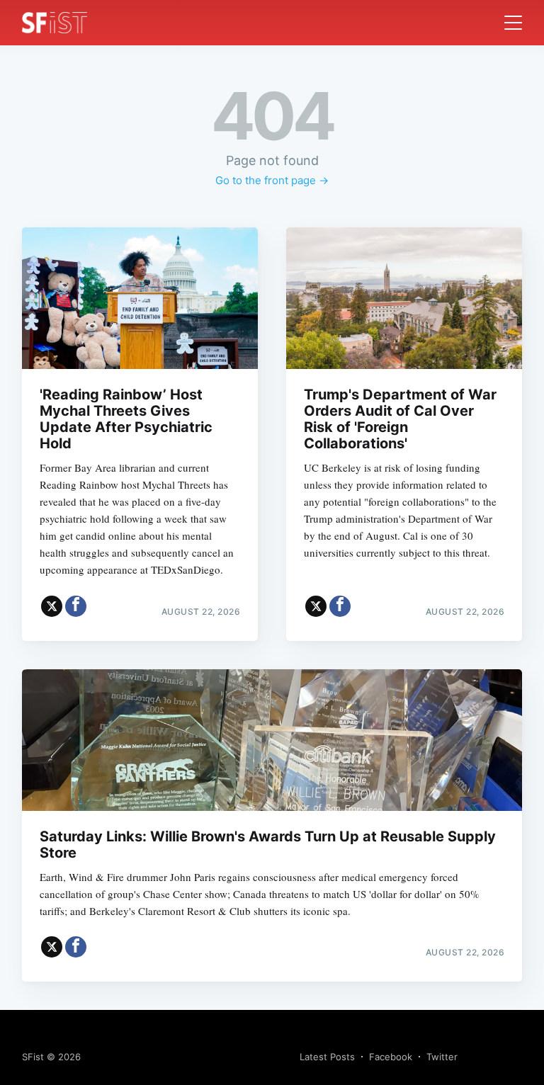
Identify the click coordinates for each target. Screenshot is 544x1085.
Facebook (390, 1056)
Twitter (442, 1056)
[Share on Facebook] (76, 606)
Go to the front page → (272, 180)
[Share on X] (52, 606)
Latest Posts (327, 1056)
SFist (33, 1056)
